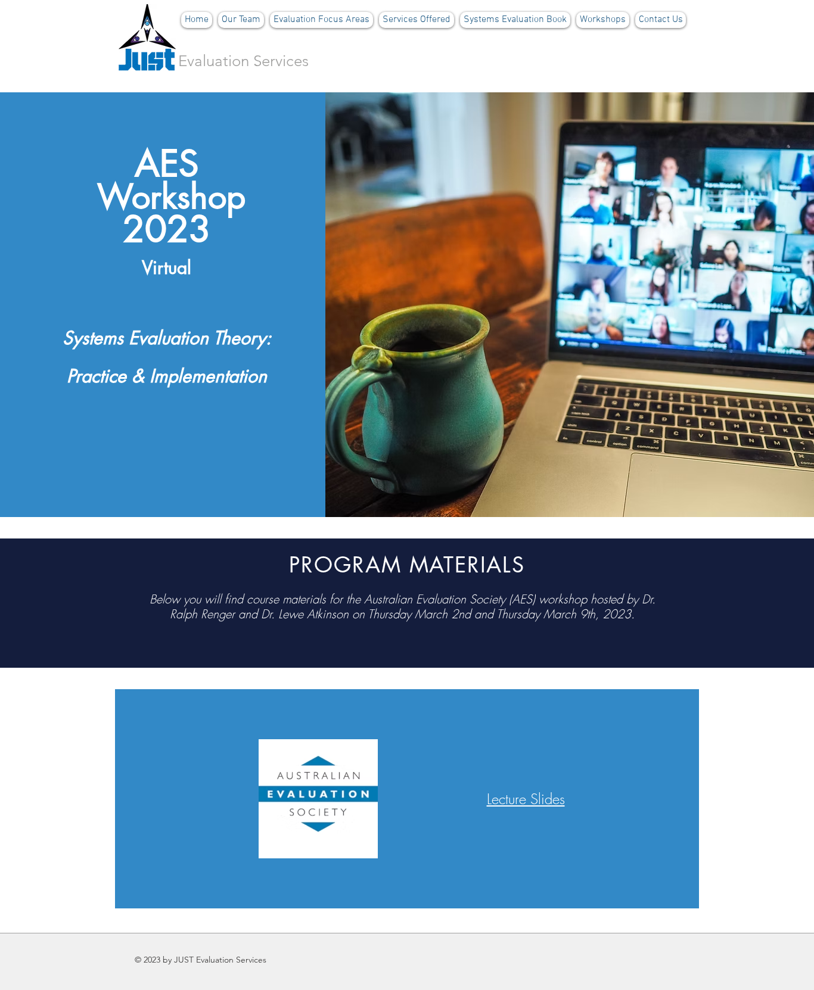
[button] (321, 20)
